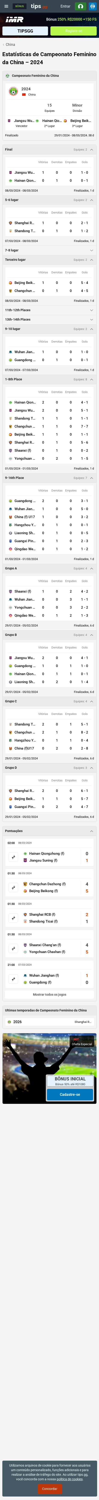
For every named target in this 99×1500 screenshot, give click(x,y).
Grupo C (11, 701)
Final (8, 149)
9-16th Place (14, 478)
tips (39, 6)
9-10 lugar (12, 329)
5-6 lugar (11, 200)
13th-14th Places (17, 319)
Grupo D (11, 768)
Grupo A (11, 568)
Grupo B (11, 635)
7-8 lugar (11, 250)
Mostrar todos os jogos (49, 995)
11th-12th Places (17, 310)
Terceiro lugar (15, 260)
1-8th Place (13, 379)
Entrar (65, 6)
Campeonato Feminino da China (35, 76)
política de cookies (70, 1479)
